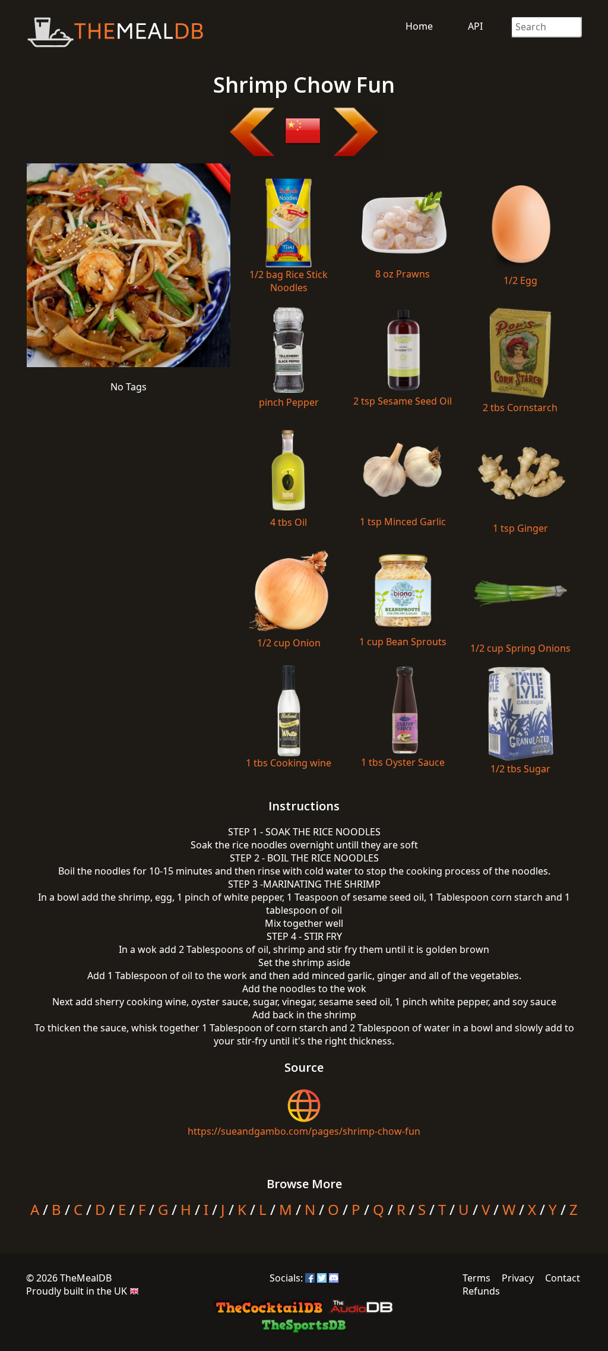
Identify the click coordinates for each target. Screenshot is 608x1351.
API (475, 26)
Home (419, 26)
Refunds (481, 1291)
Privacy (518, 1277)
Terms (476, 1277)
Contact (562, 1277)
